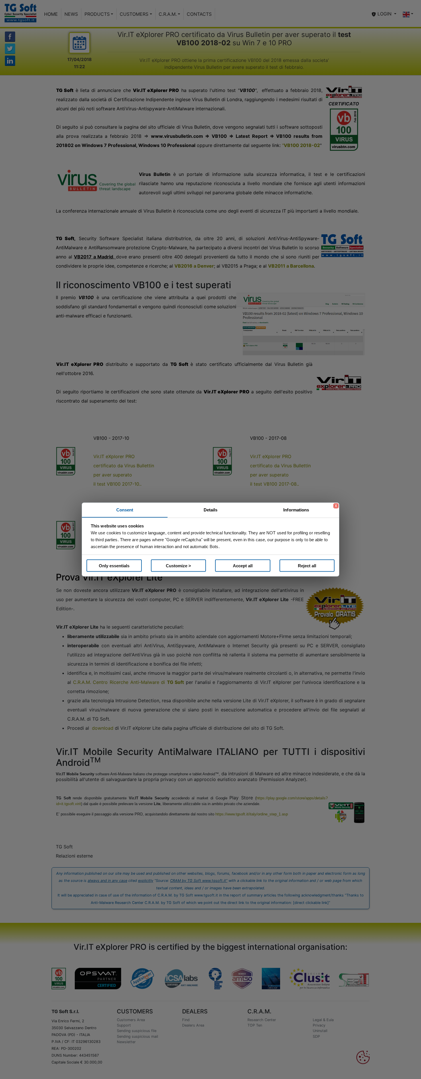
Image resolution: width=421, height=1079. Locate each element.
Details (211, 509)
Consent (124, 509)
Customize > (178, 565)
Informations (296, 509)
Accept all (243, 565)
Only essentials (114, 565)
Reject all (307, 565)
